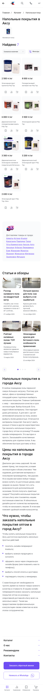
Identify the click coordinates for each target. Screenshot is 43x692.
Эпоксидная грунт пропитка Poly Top (8, 84)
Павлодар (20, 241)
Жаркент (10, 254)
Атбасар (18, 247)
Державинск (28, 247)
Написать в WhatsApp (18, 675)
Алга (32, 244)
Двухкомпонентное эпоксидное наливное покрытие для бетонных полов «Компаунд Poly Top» (10, 162)
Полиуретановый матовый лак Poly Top (30, 84)
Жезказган (19, 254)
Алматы (9, 238)
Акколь (26, 244)
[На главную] (13, 3)
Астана (17, 238)
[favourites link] (26, 687)
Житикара (29, 254)
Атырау (24, 238)
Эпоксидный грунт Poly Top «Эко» (10, 200)
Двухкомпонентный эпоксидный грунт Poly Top (30, 162)
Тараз (28, 241)
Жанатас (24, 251)
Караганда (11, 241)
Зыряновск (11, 257)
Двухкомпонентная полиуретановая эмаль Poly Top (10, 124)
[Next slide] (38, 369)
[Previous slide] (4, 369)
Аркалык (10, 247)
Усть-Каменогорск (14, 244)
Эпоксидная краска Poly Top (31, 123)
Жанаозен (15, 251)
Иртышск (21, 257)
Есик (8, 251)
